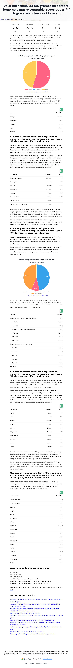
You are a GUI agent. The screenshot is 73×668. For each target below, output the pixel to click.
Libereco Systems (47, 659)
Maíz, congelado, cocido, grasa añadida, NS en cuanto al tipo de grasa (32, 634)
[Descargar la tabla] (61, 109)
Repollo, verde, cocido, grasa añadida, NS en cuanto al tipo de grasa (32, 620)
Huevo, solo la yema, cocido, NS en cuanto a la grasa (27, 631)
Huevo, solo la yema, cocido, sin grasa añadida (25, 613)
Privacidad (38, 663)
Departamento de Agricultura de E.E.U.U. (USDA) (38, 92)
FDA (46, 165)
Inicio (2, 19)
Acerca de (31, 663)
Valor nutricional (8, 19)
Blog (26, 663)
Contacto (46, 663)
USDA (58, 101)
